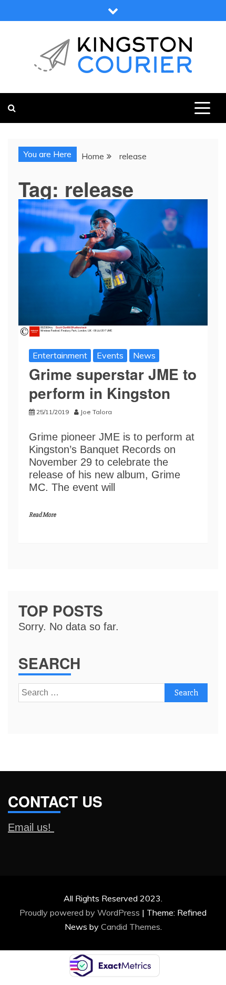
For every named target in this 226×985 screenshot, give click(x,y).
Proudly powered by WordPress (80, 912)
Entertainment (60, 355)
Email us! (31, 827)
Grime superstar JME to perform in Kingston (113, 383)
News (144, 355)
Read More (42, 515)
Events (110, 355)
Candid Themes (130, 926)
